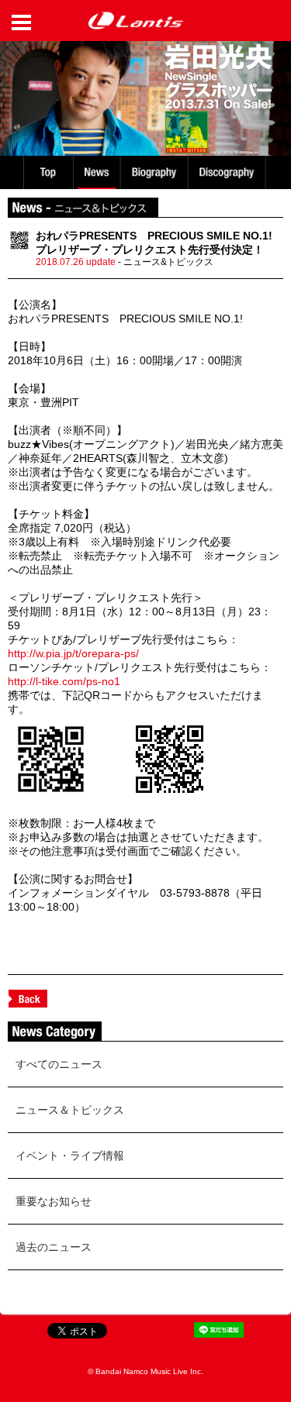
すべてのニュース (59, 1064)
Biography (155, 172)
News (96, 172)
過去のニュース (54, 1247)
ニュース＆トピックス (70, 1110)
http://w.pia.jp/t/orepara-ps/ (73, 653)
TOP (47, 172)
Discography (228, 172)
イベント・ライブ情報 (70, 1155)
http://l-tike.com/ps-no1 (64, 681)
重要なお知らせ (54, 1201)
